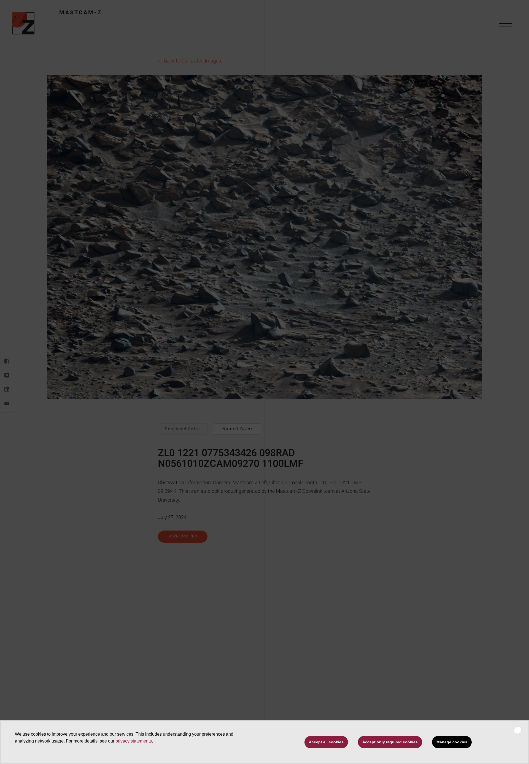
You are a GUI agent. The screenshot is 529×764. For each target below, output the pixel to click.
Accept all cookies (326, 742)
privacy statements (133, 741)
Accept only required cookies (390, 742)
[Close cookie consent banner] (518, 730)
